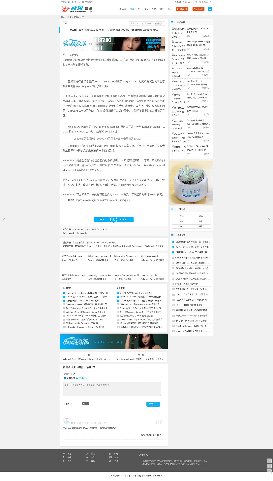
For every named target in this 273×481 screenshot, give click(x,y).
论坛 (169, 9)
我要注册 (89, 2)
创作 (154, 9)
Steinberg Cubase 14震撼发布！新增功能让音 (86, 304)
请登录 (77, 2)
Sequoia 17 (82, 233)
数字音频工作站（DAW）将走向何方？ (137, 315)
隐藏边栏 (159, 23)
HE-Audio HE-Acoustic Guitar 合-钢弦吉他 (85, 327)
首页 (124, 9)
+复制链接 (159, 246)
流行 (139, 9)
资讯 (132, 9)
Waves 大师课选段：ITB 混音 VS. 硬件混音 (139, 323)
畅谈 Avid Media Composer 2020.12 (82, 323)
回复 (143, 435)
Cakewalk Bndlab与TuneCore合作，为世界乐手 (87, 315)
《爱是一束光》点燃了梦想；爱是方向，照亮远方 (197, 247)
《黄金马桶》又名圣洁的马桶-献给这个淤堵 (194, 263)
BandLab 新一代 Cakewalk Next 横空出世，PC (87, 293)
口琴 (195, 2)
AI (210, 2)
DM (146, 9)
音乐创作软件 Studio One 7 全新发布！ (83, 300)
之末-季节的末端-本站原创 (186, 284)
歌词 (201, 2)
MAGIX (72, 233)
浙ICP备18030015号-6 (152, 475)
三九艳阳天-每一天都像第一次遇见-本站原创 (195, 289)
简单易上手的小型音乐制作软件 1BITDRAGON (141, 327)
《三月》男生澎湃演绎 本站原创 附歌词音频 (195, 300)
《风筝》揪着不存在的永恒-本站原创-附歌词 (194, 279)
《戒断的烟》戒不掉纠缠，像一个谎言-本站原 (195, 242)
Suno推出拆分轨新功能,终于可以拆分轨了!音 (194, 257)
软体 (76, 17)
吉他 (190, 2)
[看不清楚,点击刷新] (85, 403)
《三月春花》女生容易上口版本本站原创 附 (195, 294)
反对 (157, 435)
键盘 (185, 2)
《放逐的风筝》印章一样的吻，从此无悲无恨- (195, 268)
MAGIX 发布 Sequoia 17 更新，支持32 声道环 (86, 297)
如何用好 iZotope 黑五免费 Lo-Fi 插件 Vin (84, 319)
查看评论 (134, 23)
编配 (206, 2)
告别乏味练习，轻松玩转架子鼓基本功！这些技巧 (198, 315)
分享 (125, 219)
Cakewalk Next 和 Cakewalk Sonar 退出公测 (86, 312)
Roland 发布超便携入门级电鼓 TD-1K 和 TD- (196, 331)
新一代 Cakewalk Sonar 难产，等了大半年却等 (86, 308)
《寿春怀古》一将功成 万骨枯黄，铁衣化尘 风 (195, 252)
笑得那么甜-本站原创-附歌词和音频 (191, 310)
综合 (162, 9)
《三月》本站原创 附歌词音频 (189, 305)
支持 (148, 435)
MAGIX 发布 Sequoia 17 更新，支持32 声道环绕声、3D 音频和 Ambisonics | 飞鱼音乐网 (114, 246)
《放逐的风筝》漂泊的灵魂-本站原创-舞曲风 (194, 273)
